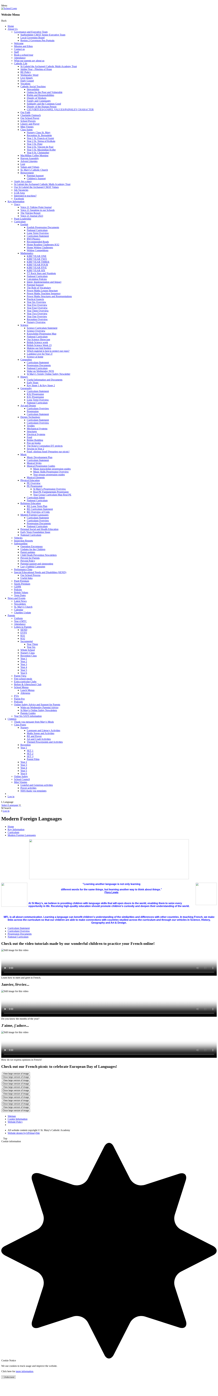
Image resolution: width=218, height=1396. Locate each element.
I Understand (8, 1377)
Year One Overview (37, 316)
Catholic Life (20, 63)
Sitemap (12, 1116)
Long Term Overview (38, 233)
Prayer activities (28, 788)
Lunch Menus (27, 690)
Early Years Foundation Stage (35, 532)
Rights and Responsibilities (40, 95)
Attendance (20, 57)
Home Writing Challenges (40, 247)
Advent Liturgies (29, 161)
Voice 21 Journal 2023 (31, 215)
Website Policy (15, 1122)
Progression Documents (39, 365)
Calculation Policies (37, 279)
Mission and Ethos (23, 46)
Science (24, 325)
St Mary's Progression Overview (49, 489)
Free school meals (23, 678)
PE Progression (34, 486)
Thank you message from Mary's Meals (34, 721)
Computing (26, 359)
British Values (21, 592)
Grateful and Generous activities (36, 785)
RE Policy (25, 72)
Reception (25, 744)
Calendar (18, 609)
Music (23, 454)
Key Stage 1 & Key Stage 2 (41, 385)
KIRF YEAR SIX (36, 270)
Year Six (31, 647)
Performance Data (23, 569)
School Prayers (28, 121)
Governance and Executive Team (31, 32)
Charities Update (22, 612)
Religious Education (30, 503)
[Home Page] (9, 8)
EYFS (23, 632)
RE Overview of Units (38, 512)
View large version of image (16, 1073)
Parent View (20, 675)
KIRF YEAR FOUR (37, 264)
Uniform (18, 618)
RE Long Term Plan (37, 506)
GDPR (17, 586)
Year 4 (23, 667)
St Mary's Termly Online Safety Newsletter (48, 374)
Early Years (32, 382)
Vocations (25, 83)
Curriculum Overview (38, 408)
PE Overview (34, 483)
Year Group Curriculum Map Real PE (52, 494)
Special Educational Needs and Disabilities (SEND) (40, 572)
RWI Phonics (33, 238)
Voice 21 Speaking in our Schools (37, 210)
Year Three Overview (38, 310)
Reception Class (28, 655)
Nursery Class (27, 652)
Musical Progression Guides (41, 466)
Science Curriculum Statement (42, 328)
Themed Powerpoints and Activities (45, 742)
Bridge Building (35, 440)
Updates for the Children (32, 549)
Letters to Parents (22, 627)
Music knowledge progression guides (52, 468)
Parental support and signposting (36, 563)
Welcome (18, 43)
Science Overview (36, 330)
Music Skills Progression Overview (51, 471)
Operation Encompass (31, 546)
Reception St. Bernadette (39, 135)
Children (12, 719)
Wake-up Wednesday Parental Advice (39, 707)
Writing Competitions (37, 250)
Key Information (16, 201)
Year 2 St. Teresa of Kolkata (41, 141)
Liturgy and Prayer (29, 123)
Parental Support (35, 175)
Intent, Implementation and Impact (44, 282)
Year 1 (23, 658)
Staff (16, 52)
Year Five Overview (37, 305)
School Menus (21, 687)
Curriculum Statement (38, 236)
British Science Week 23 (39, 345)
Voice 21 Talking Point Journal (36, 207)
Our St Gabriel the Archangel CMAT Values (36, 187)
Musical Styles (34, 463)
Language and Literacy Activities (43, 730)
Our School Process (30, 575)
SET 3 (30, 756)
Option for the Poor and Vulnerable (44, 92)
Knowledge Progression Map (41, 333)
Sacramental (26, 641)
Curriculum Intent (36, 497)
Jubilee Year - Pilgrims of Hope (36, 69)
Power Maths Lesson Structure (42, 290)
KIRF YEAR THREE (38, 261)
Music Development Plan (39, 457)
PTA (16, 696)
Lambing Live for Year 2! (40, 353)
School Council (22, 779)
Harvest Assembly (29, 158)
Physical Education (30, 480)
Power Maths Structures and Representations (49, 296)
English (24, 224)
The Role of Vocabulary (39, 287)
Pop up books (34, 443)
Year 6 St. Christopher (38, 152)
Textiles (31, 425)
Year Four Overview (37, 307)
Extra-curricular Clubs (25, 681)
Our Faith (25, 112)
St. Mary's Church (23, 606)
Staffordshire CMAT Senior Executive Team (42, 34)
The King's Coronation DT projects (45, 445)
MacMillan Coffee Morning (34, 155)
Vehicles (18, 537)
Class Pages (20, 724)
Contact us (19, 49)
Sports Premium (22, 583)
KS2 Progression (35, 394)
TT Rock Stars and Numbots (41, 273)
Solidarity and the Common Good (44, 103)
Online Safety (21, 776)
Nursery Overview (36, 322)
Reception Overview (37, 319)
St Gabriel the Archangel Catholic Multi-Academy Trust (48, 66)
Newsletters (20, 604)
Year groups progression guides (49, 474)
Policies (18, 589)
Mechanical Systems (37, 428)
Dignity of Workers (36, 98)
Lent (22, 164)
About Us (13, 29)
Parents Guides (28, 713)
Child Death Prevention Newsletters (38, 555)
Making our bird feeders (39, 348)
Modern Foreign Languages (34, 514)
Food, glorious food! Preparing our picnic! (48, 451)
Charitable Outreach (30, 115)
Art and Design (28, 405)
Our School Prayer (29, 118)
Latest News (20, 601)
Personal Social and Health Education (39, 529)
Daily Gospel (27, 80)
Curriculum (20, 221)
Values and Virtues (29, 167)
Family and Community (39, 100)
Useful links (26, 578)
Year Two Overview (37, 313)
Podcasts (18, 701)
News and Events (16, 598)
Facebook (19, 198)
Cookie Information (17, 1119)
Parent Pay (19, 698)
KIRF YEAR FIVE (37, 267)
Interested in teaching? (25, 195)
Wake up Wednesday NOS (40, 371)
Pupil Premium (21, 581)
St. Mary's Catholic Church (34, 169)
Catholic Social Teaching (33, 86)
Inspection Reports (23, 540)
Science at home (35, 356)
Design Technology (30, 417)
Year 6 (23, 673)
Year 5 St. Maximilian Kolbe (41, 149)
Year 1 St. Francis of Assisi (40, 138)
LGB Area (19, 192)
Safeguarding (20, 543)
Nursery (24, 727)
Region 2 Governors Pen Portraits (37, 40)
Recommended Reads (38, 241)
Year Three (32, 644)
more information (24, 1371)
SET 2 (30, 753)
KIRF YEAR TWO (37, 259)
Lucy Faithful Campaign (32, 566)
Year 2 (23, 661)
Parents (11, 615)
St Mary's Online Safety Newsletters (38, 710)
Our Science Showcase (38, 339)
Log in (11, 796)
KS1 (22, 635)
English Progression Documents (43, 227)
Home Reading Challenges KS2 (43, 244)
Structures (32, 431)
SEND (23, 629)
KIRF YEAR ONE (36, 256)
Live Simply (26, 77)
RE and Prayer (34, 736)
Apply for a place (23, 181)
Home (11, 26)
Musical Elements (36, 477)
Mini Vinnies (27, 126)
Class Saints (26, 129)
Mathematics (26, 253)
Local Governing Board (32, 37)
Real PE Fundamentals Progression (51, 491)
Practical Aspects (35, 299)
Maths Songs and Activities (40, 733)
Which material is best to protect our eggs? (48, 351)
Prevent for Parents (30, 558)
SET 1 (30, 750)
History (24, 376)
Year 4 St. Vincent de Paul (40, 146)
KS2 (22, 638)
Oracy (17, 204)
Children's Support (36, 178)
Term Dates (20, 595)
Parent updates (27, 552)
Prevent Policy (27, 560)
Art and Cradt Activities (39, 739)
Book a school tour (23, 55)
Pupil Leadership (22, 218)
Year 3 (23, 664)
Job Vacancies (21, 190)
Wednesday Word (29, 75)
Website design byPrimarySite (24, 1133)
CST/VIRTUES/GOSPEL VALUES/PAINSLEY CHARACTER (60, 109)
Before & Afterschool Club (27, 684)
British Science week (37, 342)
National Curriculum (37, 230)
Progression (33, 411)
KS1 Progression (35, 397)
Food (29, 437)
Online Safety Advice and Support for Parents (37, 704)
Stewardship (33, 89)
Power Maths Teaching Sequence (43, 293)
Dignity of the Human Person (41, 106)
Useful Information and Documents (44, 379)
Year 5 (23, 670)
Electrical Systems (36, 434)
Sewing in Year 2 (35, 448)
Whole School (27, 650)
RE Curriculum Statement (40, 509)
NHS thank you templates (33, 790)
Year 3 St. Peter (34, 144)
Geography (26, 388)
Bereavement (27, 172)
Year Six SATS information (28, 716)
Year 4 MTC (20, 621)
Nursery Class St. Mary (38, 132)
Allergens (25, 693)
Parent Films (33, 759)
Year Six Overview (36, 302)
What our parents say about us (29, 60)
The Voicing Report (30, 213)
